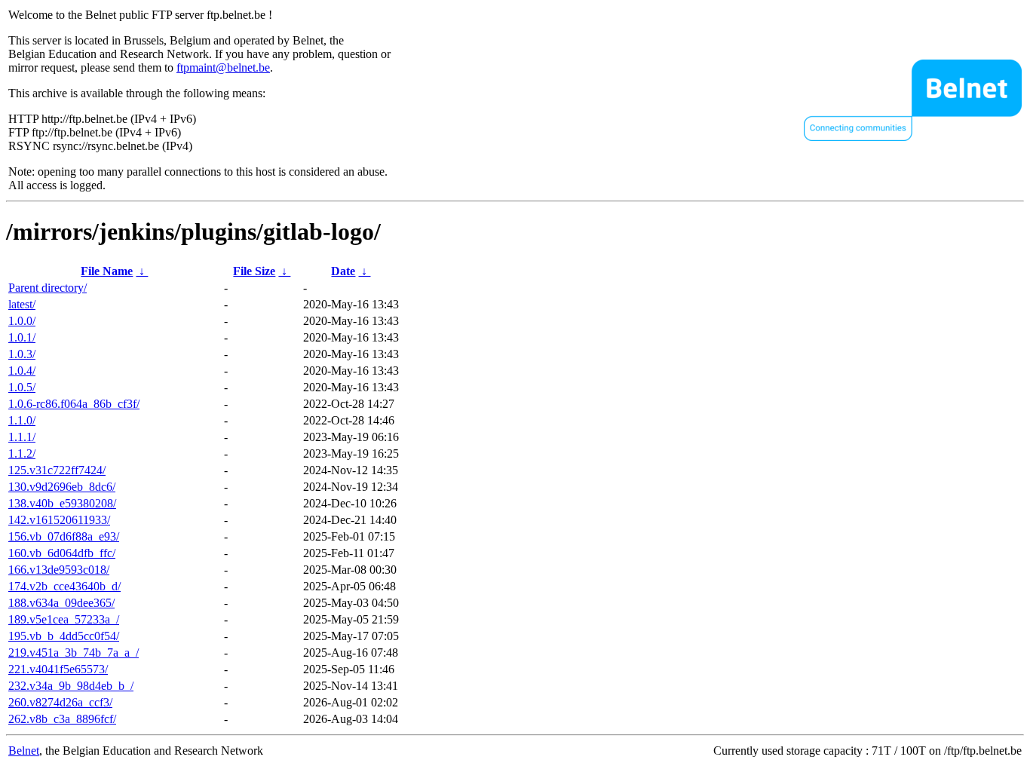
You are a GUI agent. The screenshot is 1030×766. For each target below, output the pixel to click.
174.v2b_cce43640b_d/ (64, 586)
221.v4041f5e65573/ (58, 669)
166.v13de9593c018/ (58, 569)
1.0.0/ (21, 320)
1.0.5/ (21, 387)
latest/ (21, 304)
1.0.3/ (21, 354)
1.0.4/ (21, 370)
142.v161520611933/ (59, 519)
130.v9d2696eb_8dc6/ (61, 486)
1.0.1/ (21, 337)
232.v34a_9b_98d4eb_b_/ (70, 685)
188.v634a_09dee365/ (61, 602)
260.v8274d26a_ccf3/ (60, 702)
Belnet (23, 750)
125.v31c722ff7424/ (57, 470)
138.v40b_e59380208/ (62, 503)
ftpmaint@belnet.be (223, 67)
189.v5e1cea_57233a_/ (63, 619)
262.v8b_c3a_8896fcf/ (62, 718)
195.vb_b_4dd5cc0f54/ (63, 636)
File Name (107, 271)
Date (343, 271)
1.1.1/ (21, 436)
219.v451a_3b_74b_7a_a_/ (73, 652)
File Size (254, 271)
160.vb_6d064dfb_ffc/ (61, 553)
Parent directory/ (47, 287)
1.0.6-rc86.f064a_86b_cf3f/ (73, 403)
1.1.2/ (21, 453)
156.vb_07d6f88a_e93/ (63, 536)
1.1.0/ (21, 420)
